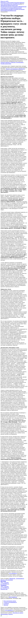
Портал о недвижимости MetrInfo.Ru (15, 68)
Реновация (8, 10)
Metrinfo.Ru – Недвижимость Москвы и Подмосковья (12, 579)
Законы (2, 5)
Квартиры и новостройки (7, 2)
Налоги (6, 5)
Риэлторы (14, 9)
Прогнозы (13, 10)
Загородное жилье (11, 4)
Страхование (11, 8)
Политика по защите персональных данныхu (12, 613)
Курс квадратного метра (10, 601)
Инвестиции (11, 5)
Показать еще (4, 589)
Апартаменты (17, 2)
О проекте (6, 603)
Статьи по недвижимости (10, 602)
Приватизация (8, 9)
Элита (4, 4)
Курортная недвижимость (12, 6)
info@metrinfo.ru (13, 597)
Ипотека (18, 4)
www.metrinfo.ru (13, 573)
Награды (6, 605)
